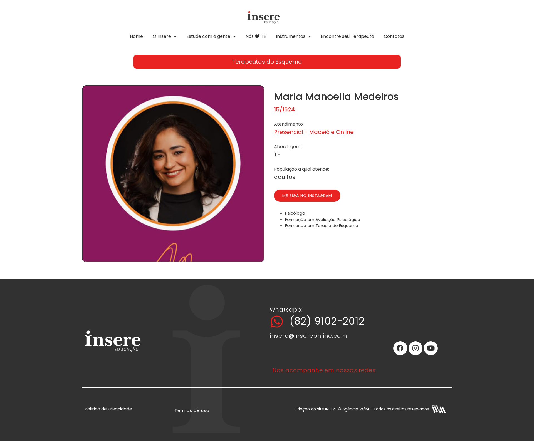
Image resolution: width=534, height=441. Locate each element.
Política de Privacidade (108, 409)
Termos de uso (192, 410)
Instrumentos (290, 36)
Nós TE (256, 36)
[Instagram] (415, 348)
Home (136, 36)
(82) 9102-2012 (327, 321)
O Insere (162, 36)
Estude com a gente (208, 36)
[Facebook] (400, 348)
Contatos (394, 36)
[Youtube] (431, 348)
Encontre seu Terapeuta (347, 36)
